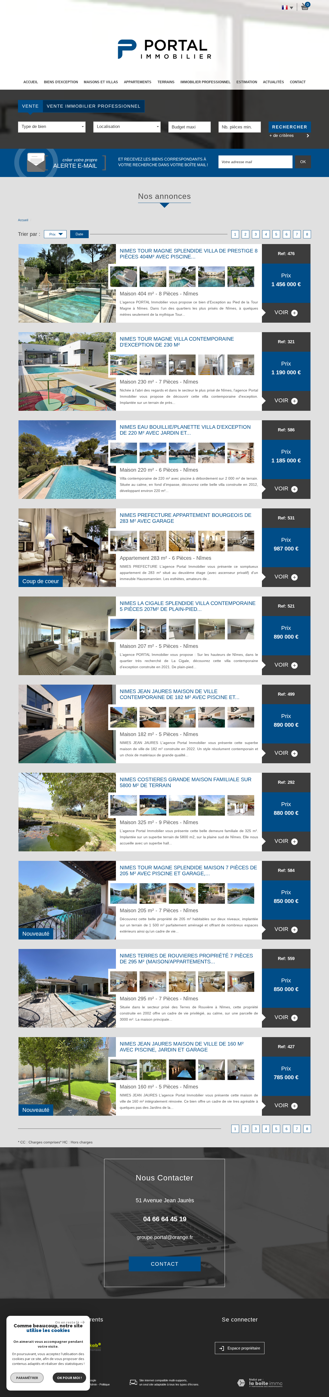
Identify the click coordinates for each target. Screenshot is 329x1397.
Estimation (246, 82)
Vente (30, 106)
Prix (53, 234)
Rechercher (289, 127)
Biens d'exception (61, 82)
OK (303, 162)
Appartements (137, 82)
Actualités (273, 82)
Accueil (30, 82)
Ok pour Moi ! (69, 1377)
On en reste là (67, 1322)
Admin (93, 1384)
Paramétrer (27, 1377)
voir (282, 312)
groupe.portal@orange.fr (165, 1237)
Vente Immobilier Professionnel (94, 106)
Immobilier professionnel (205, 82)
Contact (298, 82)
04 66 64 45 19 (164, 1219)
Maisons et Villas (101, 82)
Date (79, 234)
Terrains (166, 82)
